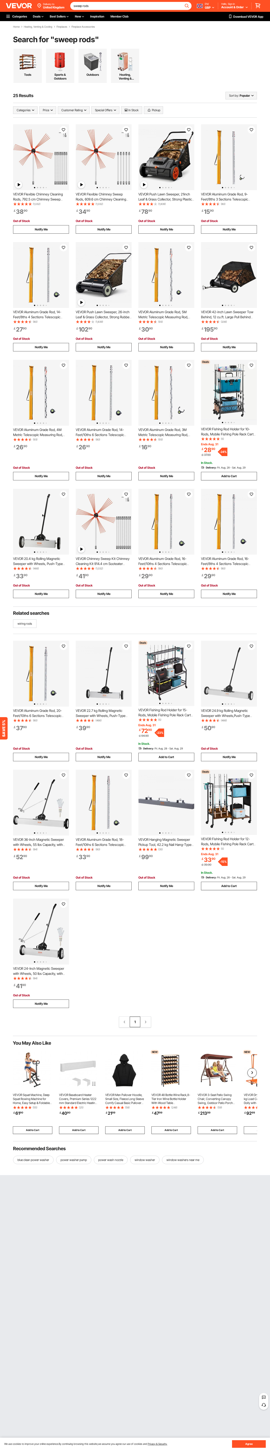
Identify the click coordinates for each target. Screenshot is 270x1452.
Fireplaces (62, 26)
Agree (249, 1443)
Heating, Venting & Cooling (38, 26)
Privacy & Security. (157, 1443)
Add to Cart (229, 476)
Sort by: (234, 95)
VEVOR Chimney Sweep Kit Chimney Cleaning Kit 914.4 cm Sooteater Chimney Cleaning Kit (103, 564)
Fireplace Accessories (83, 26)
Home (16, 26)
